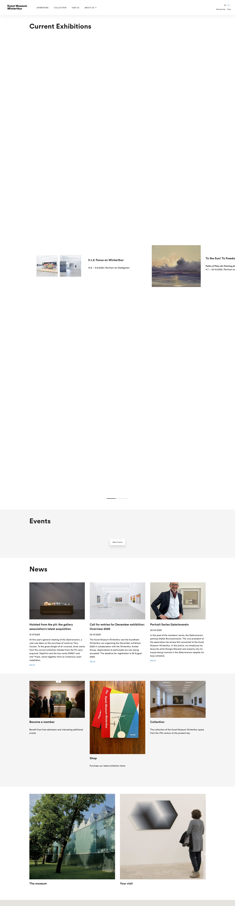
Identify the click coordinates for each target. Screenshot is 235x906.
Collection (60, 7)
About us (89, 7)
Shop (229, 9)
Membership (220, 9)
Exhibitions (42, 7)
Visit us (75, 7)
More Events (117, 542)
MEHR (32, 665)
